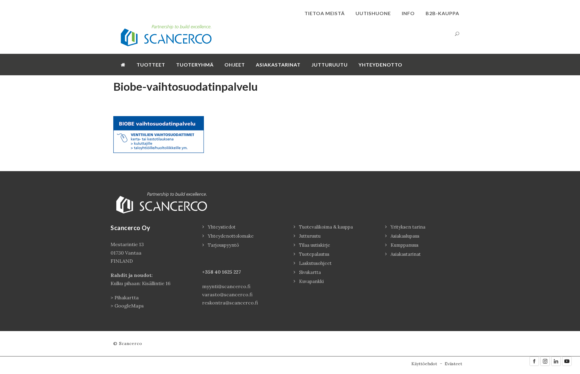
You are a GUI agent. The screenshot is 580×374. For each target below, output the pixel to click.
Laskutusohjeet (315, 263)
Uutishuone (373, 13)
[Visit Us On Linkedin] (555, 361)
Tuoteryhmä (195, 64)
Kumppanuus (404, 245)
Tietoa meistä (324, 13)
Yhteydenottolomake (231, 236)
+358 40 (212, 272)
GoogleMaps (129, 306)
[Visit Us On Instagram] (545, 361)
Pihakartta (126, 297)
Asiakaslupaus (405, 236)
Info (408, 13)
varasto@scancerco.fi (227, 294)
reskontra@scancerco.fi (230, 303)
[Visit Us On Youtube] (566, 361)
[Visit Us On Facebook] (534, 361)
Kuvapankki (311, 281)
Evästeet (453, 363)
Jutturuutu (329, 64)
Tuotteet (151, 64)
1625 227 (231, 272)
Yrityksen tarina (408, 227)
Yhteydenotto (380, 64)
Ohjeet (234, 64)
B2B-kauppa (442, 13)
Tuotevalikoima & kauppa (326, 227)
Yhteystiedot (222, 227)
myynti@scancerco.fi (226, 286)
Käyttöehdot (424, 363)
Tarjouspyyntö (223, 245)
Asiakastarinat (278, 64)
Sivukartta (310, 272)
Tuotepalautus (314, 254)
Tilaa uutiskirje (314, 245)
